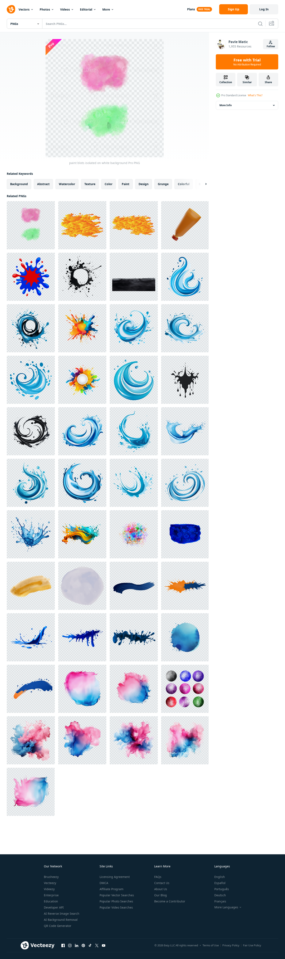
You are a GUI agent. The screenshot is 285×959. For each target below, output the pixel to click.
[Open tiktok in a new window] (90, 945)
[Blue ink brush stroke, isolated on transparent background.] (134, 586)
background (19, 184)
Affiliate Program (111, 889)
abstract (43, 184)
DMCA (104, 883)
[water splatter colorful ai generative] (82, 277)
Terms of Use (211, 945)
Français (220, 901)
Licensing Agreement (115, 877)
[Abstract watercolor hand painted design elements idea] (185, 689)
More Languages (226, 907)
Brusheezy (51, 877)
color (108, 184)
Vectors (24, 9)
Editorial (86, 9)
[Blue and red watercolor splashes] (31, 277)
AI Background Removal (61, 920)
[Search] (260, 23)
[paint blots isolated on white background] (31, 225)
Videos (65, 9)
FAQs (157, 877)
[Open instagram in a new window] (70, 945)
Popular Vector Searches (117, 895)
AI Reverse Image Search (61, 914)
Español (220, 883)
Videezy (49, 889)
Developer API (54, 907)
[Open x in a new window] (97, 945)
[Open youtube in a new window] (103, 945)
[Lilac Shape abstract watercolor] (82, 586)
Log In (264, 9)
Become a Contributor (169, 901)
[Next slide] (202, 184)
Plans (191, 9)
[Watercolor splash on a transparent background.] (82, 534)
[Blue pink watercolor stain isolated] (82, 689)
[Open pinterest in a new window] (83, 945)
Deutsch (220, 895)
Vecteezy (50, 883)
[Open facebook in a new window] (63, 945)
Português (221, 889)
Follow (271, 46)
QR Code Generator (57, 926)
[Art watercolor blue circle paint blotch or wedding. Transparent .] (185, 637)
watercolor (67, 184)
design (144, 184)
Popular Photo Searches (116, 901)
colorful (183, 184)
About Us (160, 889)
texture (89, 184)
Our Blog (160, 895)
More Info (225, 105)
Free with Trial (247, 61)
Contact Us (161, 883)
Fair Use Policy (252, 945)
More (106, 9)
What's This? (255, 95)
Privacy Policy (230, 945)
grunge (163, 184)
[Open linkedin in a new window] (76, 945)
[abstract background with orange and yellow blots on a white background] (82, 225)
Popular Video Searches (116, 907)
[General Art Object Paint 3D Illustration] (185, 225)
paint (125, 184)
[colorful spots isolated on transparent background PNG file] (134, 534)
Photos (45, 9)
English (219, 877)
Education (51, 901)
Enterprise (51, 895)
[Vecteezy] (11, 9)
